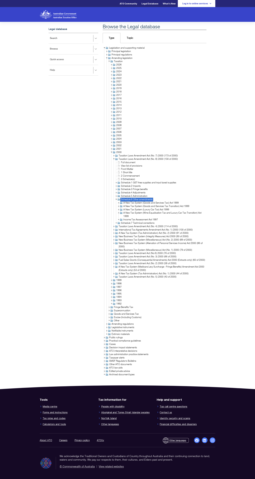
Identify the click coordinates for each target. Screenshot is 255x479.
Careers (63, 440)
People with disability (113, 406)
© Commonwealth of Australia (77, 466)
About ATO (46, 440)
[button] (104, 48)
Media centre (50, 406)
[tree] (154, 211)
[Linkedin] (204, 440)
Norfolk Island (109, 418)
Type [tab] (111, 38)
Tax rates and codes (54, 418)
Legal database (58, 29)
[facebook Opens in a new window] (197, 440)
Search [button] (58, 40)
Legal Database (150, 3)
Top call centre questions (173, 406)
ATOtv (100, 440)
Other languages (110, 424)
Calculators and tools (54, 424)
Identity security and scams (175, 418)
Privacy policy (82, 440)
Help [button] (57, 72)
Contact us (166, 412)
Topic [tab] (130, 38)
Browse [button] (58, 51)
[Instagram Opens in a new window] (212, 440)
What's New (169, 3)
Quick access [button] (61, 61)
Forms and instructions (55, 412)
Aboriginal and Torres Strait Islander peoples (125, 412)
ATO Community (128, 3)
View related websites (111, 466)
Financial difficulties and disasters (178, 424)
